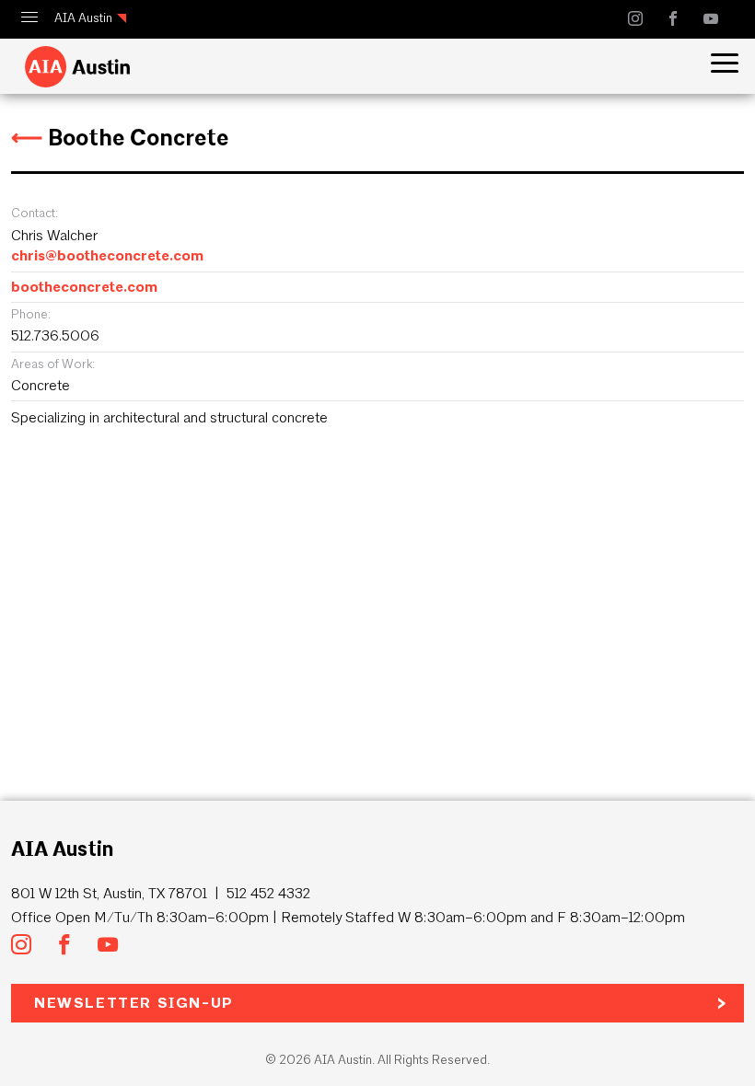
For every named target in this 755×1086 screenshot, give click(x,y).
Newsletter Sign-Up (134, 1002)
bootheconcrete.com (84, 286)
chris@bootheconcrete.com (107, 255)
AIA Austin (83, 18)
